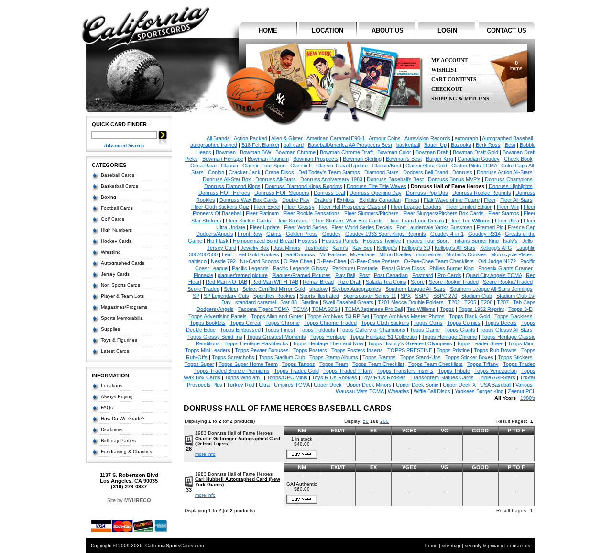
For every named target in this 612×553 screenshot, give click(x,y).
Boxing (108, 196)
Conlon (216, 172)
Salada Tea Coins (386, 282)
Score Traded (203, 289)
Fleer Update (265, 227)
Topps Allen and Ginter (277, 316)
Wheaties (398, 391)
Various (524, 384)
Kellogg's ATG (496, 248)
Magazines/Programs (124, 307)
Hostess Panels (340, 240)
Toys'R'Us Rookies (383, 377)
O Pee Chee (298, 261)
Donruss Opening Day (376, 193)
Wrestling (111, 251)
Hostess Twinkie (382, 240)
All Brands (218, 138)
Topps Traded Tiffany (348, 371)
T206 (486, 302)
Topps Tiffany (483, 364)
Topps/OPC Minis (287, 377)
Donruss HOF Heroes (224, 193)
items (516, 65)
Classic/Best (386, 165)
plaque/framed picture (243, 275)
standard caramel (255, 302)
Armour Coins (385, 138)
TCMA (300, 309)
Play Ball (345, 275)
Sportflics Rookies (274, 296)
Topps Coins (428, 323)
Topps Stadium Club (282, 357)
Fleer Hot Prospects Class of (352, 207)
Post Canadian (391, 275)
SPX (406, 296)
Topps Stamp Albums (333, 357)
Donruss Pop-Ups (427, 193)
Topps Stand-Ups (420, 357)
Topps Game (425, 329)
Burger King (439, 159)
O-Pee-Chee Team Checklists (439, 261)
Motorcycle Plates (512, 254)
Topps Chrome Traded (330, 323)
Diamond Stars (381, 172)
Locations (111, 385)
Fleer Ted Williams (469, 220)
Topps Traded (519, 364)
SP (196, 296)
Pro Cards (449, 275)
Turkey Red (240, 384)
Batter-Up (435, 145)
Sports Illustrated (319, 296)
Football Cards (117, 207)
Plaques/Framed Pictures (301, 275)
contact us (506, 30)
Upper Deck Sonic (417, 384)
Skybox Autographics (356, 289)
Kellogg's (387, 248)
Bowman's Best (404, 159)
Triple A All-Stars (496, 377)
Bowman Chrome (295, 152)
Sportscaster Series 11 (369, 296)
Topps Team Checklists (435, 364)
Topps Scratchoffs (233, 357)
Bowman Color (394, 152)
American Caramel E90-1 (335, 138)
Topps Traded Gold (296, 371)
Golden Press (302, 234)
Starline (309, 302)
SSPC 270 (445, 296)
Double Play (296, 200)
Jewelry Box (254, 248)
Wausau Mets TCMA (359, 391)
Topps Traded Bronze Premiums (232, 371)
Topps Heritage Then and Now (328, 343)
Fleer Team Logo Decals (415, 220)
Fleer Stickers (291, 220)
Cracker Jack (245, 172)
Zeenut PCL (522, 391)
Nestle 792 (223, 261)
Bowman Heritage (222, 159)
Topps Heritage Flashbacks (256, 343)
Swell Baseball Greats (348, 302)
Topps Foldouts (317, 329)
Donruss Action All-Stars (505, 172)
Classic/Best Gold (426, 165)
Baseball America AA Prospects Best (350, 145)
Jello (527, 240)
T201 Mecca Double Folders (411, 302)
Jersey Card (221, 248)
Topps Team (333, 364)
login (447, 30)
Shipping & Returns (460, 98)
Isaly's (510, 240)
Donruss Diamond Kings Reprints (303, 186)
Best (510, 145)
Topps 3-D (520, 309)
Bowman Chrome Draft (346, 152)
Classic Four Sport (264, 165)
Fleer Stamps (503, 213)
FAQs (107, 407)
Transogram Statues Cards (442, 377)
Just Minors (287, 248)
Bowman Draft (431, 152)
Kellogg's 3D (416, 248)
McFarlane (362, 254)
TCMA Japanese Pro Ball (374, 309)
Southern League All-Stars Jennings (491, 289)
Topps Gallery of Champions (372, 329)
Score (418, 282)
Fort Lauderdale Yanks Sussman (434, 227)
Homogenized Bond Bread (263, 240)
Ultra (264, 384)
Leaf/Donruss (299, 254)
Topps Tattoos (298, 364)
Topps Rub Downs (495, 350)
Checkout (446, 89)
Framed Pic (490, 227)
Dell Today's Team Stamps (329, 172)
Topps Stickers (515, 357)
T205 (470, 302)
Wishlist (444, 70)
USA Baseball (495, 384)
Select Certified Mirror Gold (273, 289)
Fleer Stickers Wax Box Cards (347, 220)
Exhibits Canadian (380, 200)
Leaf (227, 254)
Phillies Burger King (451, 268)
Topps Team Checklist (378, 364)
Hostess (307, 240)
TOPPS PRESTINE (409, 350)
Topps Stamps (379, 357)
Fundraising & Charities (126, 451)
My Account (449, 60)
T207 (503, 302)
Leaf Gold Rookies (257, 254)
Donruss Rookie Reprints (481, 193)
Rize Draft (349, 282)
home (268, 30)
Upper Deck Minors (369, 384)
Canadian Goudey (479, 159)
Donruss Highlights (511, 186)
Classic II (301, 165)
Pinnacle (203, 275)
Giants (274, 234)
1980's (528, 398)
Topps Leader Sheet (480, 343)
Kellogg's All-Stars (455, 248)
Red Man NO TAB (226, 282)
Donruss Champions (509, 179)
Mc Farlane (332, 254)
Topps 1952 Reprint (481, 309)
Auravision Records (427, 138)
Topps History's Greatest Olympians (410, 343)
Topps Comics (464, 323)
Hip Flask (218, 240)
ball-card (294, 145)
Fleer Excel (267, 207)
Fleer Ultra (507, 220)
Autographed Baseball (507, 138)
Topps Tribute (454, 371)
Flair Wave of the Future (452, 200)
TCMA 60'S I (326, 309)
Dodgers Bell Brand (425, 172)
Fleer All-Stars (516, 200)
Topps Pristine (453, 350)
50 (366, 421)
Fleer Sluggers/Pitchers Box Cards (443, 213)
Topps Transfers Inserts (405, 371)
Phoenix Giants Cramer (505, 268)
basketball (408, 145)
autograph (466, 138)
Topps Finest (280, 329)
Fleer (490, 200)
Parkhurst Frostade (355, 268)
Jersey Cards (115, 273)
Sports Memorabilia (122, 318)
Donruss (462, 172)
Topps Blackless (513, 316)
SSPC (422, 296)
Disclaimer (112, 429)
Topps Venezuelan (495, 371)
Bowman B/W (255, 152)
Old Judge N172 (497, 261)
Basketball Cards (119, 185)
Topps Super (199, 364)
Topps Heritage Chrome (449, 337)
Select (231, 289)
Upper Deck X (459, 384)
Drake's (323, 200)
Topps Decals (501, 323)
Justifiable (316, 248)
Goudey (331, 234)
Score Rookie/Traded (508, 282)
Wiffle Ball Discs (432, 391)
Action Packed (250, 138)
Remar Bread (318, 282)
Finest (412, 200)
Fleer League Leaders (416, 207)
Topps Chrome (282, 323)
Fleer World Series (305, 227)
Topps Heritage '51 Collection (383, 337)
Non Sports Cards (120, 285)
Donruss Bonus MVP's (454, 179)
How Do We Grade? (123, 418)
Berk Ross (488, 145)
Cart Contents (453, 79)
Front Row (250, 234)
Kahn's (340, 248)
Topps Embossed (240, 329)
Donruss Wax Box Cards (248, 200)
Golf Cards (112, 218)
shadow (318, 289)
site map (451, 545)
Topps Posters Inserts (357, 350)
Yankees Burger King (479, 391)
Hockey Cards (116, 240)
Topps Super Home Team (248, 364)
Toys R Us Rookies (334, 377)
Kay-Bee (362, 248)
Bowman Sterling (362, 159)
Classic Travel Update (342, 165)
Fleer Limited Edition (469, 207)
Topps (447, 309)
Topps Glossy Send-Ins (214, 337)
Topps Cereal (245, 323)
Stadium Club (476, 296)
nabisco (197, 261)
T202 (454, 302)
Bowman (226, 152)
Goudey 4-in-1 (447, 234)
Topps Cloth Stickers (385, 323)
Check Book (518, 159)
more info (205, 454)
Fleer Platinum (262, 213)
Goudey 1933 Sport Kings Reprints (385, 234)
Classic (229, 165)
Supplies (110, 329)
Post (364, 275)
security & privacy (484, 545)
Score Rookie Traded (454, 282)
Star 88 (288, 302)
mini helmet (429, 254)
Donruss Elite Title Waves (376, 186)
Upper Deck (328, 384)
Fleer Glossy (299, 207)
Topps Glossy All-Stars (506, 329)
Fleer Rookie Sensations (311, 213)
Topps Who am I (243, 377)
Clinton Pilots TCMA (474, 165)
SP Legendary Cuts (226, 296)
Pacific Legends (250, 268)
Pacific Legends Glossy (300, 268)
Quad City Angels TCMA (494, 275)
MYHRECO (137, 500)
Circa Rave (203, 165)
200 (384, 421)
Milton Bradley (395, 254)
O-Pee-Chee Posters (375, 261)
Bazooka (461, 145)
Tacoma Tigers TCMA (263, 309)
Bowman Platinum (268, 159)
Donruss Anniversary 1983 (331, 179)
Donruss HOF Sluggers (281, 193)
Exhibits (346, 200)
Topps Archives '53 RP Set (338, 316)
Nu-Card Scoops (259, 261)
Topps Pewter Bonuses (262, 350)
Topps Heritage (328, 337)
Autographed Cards (122, 262)
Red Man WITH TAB (274, 282)
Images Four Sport (427, 240)
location (327, 30)
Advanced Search (124, 145)
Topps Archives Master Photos (409, 316)
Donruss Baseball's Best (395, 179)
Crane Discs (279, 172)
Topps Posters (310, 350)
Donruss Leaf (329, 193)
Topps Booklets (208, 323)
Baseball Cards (117, 174)
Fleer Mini (508, 207)
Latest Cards (115, 351)
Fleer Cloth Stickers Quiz (220, 207)
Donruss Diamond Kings (232, 186)
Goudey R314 (484, 234)
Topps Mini (520, 343)
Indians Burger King (476, 240)
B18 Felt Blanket (260, 145)
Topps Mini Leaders (207, 350)
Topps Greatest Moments (276, 337)
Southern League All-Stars (415, 289)
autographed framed (213, 145)
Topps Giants (459, 329)
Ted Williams (421, 309)
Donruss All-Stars (275, 179)
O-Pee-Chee (331, 261)
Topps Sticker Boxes (469, 357)
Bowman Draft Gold (475, 152)
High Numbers (116, 229)
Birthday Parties (118, 440)
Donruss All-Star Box (227, 179)
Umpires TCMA (291, 384)
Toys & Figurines (119, 340)
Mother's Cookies (466, 254)
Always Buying (117, 396)
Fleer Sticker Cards (248, 220)
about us (388, 30)
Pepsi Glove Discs (403, 268)
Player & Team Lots (122, 296)
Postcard (422, 275)
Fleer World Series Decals (361, 227)
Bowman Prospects (316, 159)
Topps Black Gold (469, 316)
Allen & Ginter (287, 138)
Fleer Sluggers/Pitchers (371, 213)
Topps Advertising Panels (217, 316)
